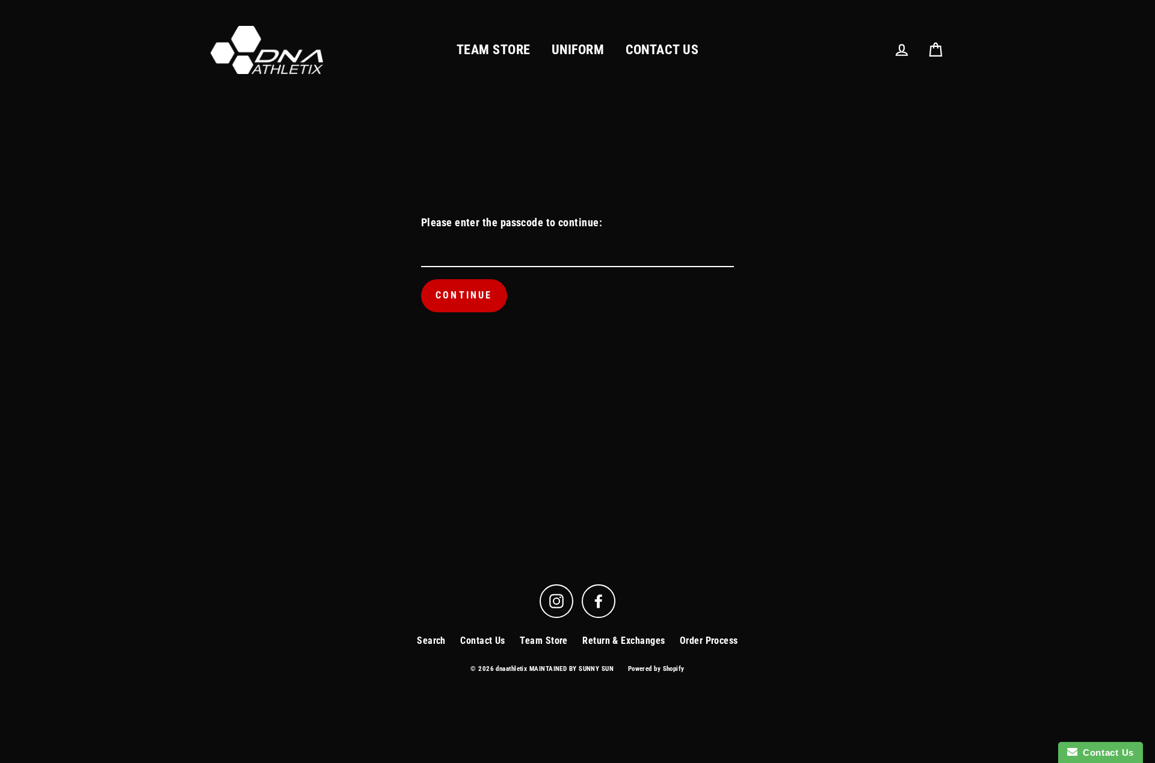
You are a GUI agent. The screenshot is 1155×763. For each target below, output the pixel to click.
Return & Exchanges (623, 640)
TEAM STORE (494, 49)
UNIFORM (578, 49)
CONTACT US (662, 49)
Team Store (544, 640)
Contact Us (482, 640)
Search (431, 640)
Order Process (709, 640)
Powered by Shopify (656, 669)
